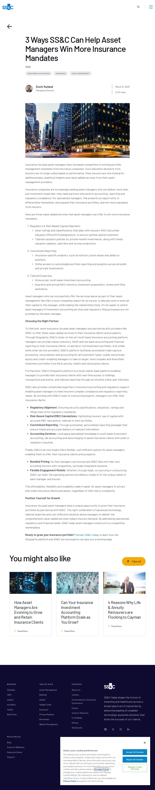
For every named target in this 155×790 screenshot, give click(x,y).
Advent (10, 699)
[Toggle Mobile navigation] (151, 6)
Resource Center (14, 752)
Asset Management (80, 73)
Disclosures (77, 727)
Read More (22, 631)
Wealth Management (48, 724)
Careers (75, 694)
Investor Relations (80, 713)
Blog (9, 742)
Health (10, 709)
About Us (76, 690)
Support (11, 757)
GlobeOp (11, 690)
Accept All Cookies (134, 752)
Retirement (44, 719)
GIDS (9, 694)
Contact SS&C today (87, 534)
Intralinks (11, 704)
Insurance (61, 73)
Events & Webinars (15, 747)
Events (75, 708)
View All (136, 561)
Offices (75, 722)
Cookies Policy (101, 769)
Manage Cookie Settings (135, 768)
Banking (43, 694)
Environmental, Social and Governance (84, 701)
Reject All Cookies (134, 759)
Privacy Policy (69, 781)
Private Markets (46, 714)
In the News (77, 717)
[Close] (144, 742)
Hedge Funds (45, 704)
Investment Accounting (39, 73)
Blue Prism (12, 714)
